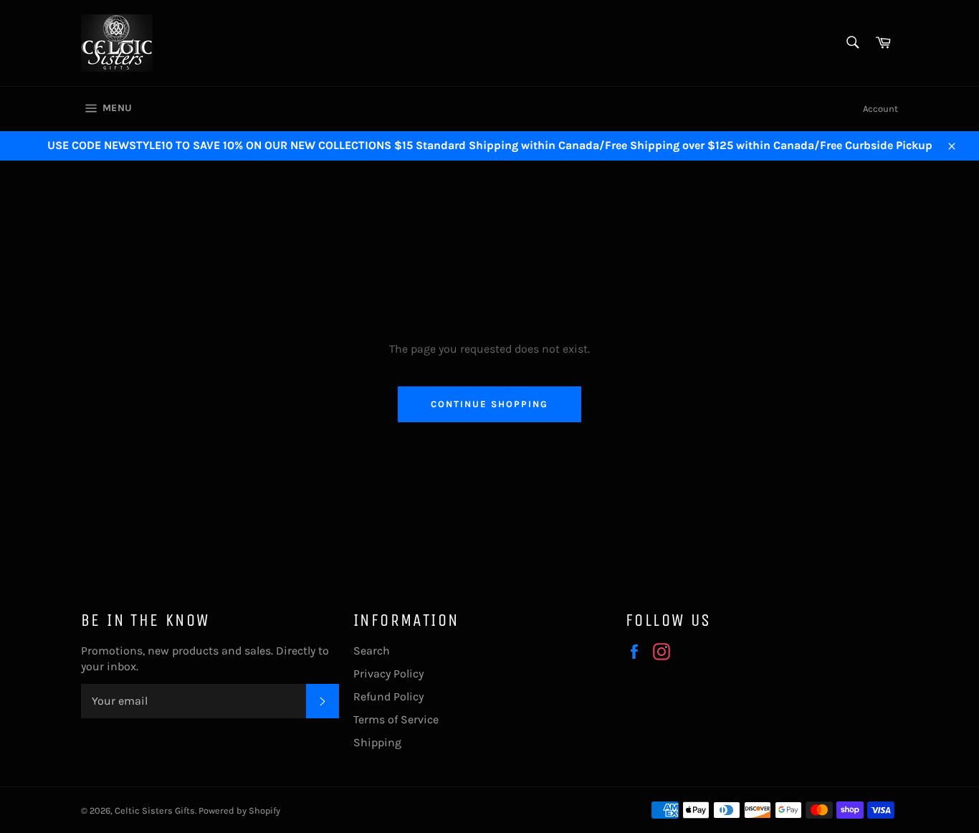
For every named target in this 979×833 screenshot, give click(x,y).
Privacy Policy (388, 673)
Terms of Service (396, 719)
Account (880, 108)
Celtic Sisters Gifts (155, 810)
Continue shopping (489, 404)
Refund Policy (388, 696)
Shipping (377, 742)
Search (371, 650)
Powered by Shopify (239, 810)
